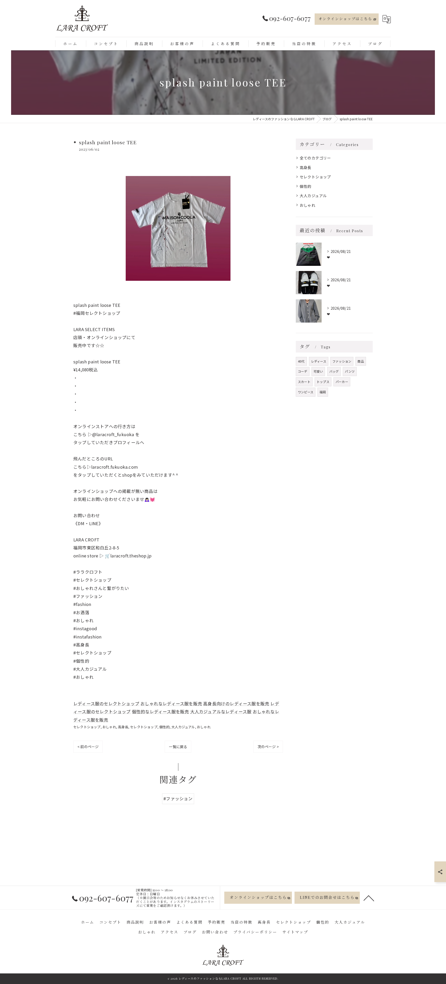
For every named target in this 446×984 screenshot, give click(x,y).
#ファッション (178, 798)
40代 (301, 361)
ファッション (341, 361)
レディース (318, 361)
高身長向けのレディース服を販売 (236, 703)
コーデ (302, 371)
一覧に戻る (178, 746)
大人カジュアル (183, 726)
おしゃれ (109, 726)
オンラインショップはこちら (345, 18)
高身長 (123, 726)
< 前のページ (88, 746)
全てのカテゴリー (315, 158)
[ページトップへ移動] (369, 898)
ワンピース (305, 392)
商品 (360, 361)
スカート (304, 381)
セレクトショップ (87, 726)
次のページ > (268, 746)
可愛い (318, 371)
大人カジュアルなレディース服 (221, 711)
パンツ (350, 371)
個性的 (164, 726)
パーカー (342, 381)
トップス (323, 381)
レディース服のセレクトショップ (106, 703)
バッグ (334, 371)
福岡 (323, 392)
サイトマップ (295, 931)
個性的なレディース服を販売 (160, 711)
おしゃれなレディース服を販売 (171, 703)
